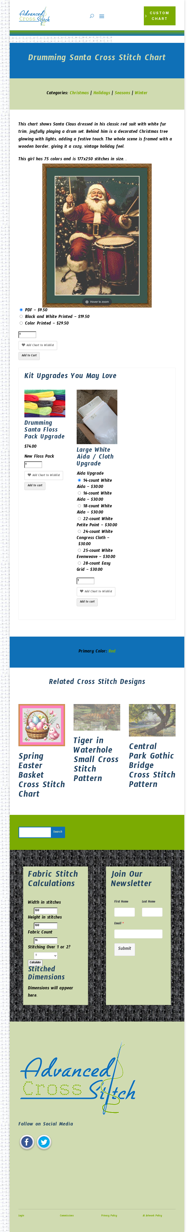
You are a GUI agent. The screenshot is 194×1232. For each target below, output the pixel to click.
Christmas (79, 94)
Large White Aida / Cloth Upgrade (95, 458)
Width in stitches (44, 903)
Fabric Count (40, 933)
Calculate (35, 963)
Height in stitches (45, 918)
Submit (124, 949)
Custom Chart (159, 16)
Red (112, 652)
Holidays (101, 94)
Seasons (122, 94)
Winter (141, 94)
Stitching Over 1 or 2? (49, 948)
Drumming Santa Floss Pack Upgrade (44, 431)
